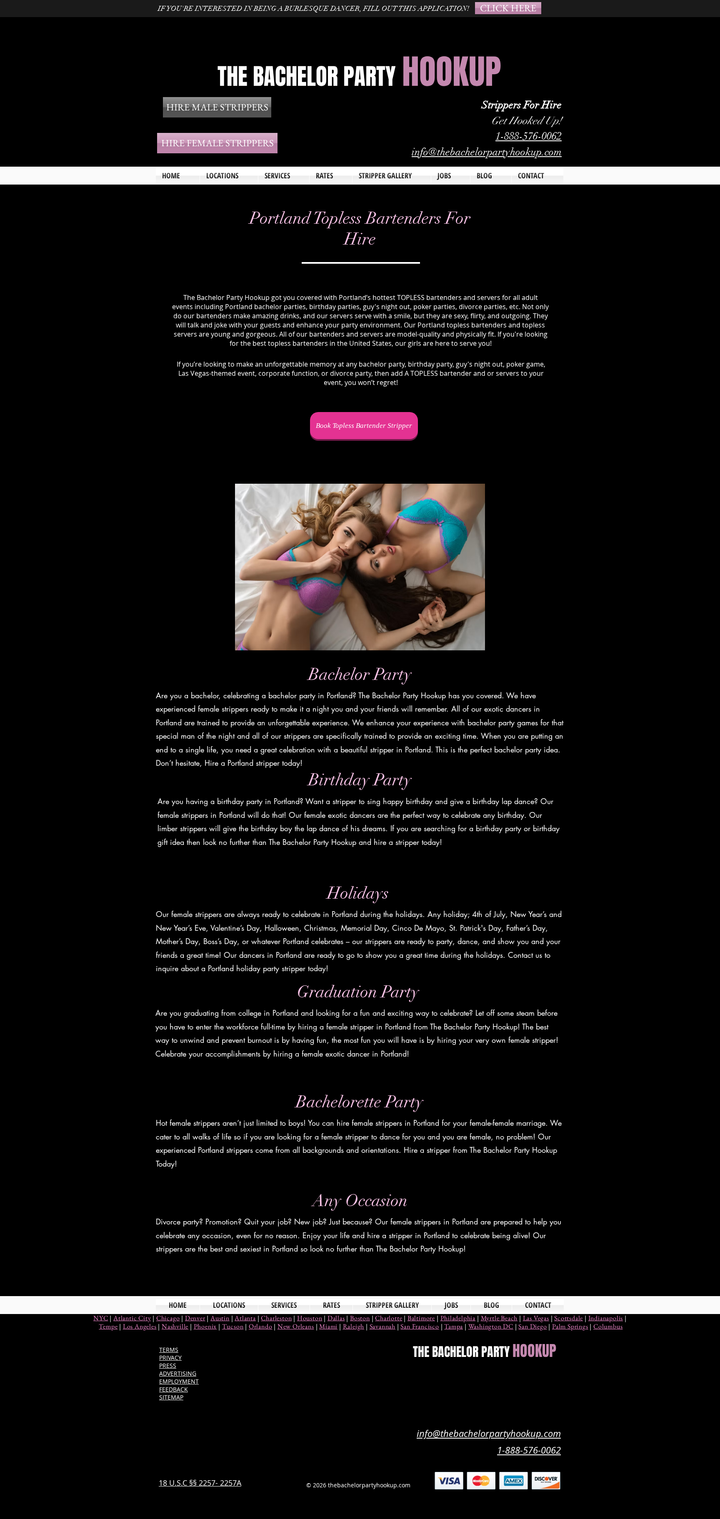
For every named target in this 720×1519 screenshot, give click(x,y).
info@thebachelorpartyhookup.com (487, 151)
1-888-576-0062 (528, 136)
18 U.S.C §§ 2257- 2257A (200, 1483)
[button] (283, 175)
